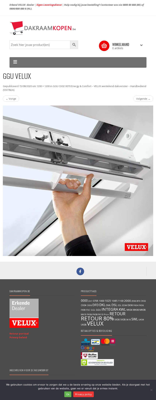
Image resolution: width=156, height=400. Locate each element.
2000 (127, 300)
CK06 (89, 305)
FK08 (83, 309)
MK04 (129, 309)
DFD (95, 305)
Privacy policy (83, 394)
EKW (130, 305)
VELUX (95, 323)
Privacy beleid (18, 337)
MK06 (136, 309)
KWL (122, 309)
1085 (114, 300)
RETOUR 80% (97, 318)
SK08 (123, 319)
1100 (120, 300)
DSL (114, 305)
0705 (95, 300)
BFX (138, 300)
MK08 (142, 309)
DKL (102, 304)
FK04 (135, 305)
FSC (88, 309)
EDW (124, 305)
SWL (134, 319)
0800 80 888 (129, 4)
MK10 (83, 314)
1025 (108, 300)
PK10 (100, 314)
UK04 (141, 319)
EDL (120, 305)
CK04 (83, 305)
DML (108, 305)
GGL (93, 309)
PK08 (94, 314)
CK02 (143, 300)
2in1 (90, 301)
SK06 (117, 319)
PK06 (89, 314)
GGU (98, 309)
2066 (133, 301)
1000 (101, 300)
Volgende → (143, 98)
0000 (84, 300)
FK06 (141, 305)
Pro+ (106, 314)
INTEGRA (110, 309)
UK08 (83, 324)
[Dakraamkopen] (78, 28)
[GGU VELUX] (78, 181)
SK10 (128, 319)
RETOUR (117, 313)
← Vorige (11, 98)
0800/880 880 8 (18, 8)
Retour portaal (19, 333)
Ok (68, 394)
